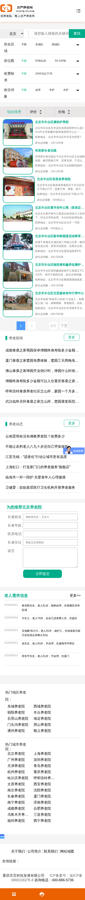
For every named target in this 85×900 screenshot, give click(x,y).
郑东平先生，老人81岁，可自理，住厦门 (45, 656)
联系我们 (51, 851)
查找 (76, 33)
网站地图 (67, 851)
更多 (71, 337)
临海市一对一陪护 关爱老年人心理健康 (35, 477)
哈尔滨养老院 (17, 778)
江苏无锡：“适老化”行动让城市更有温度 (36, 457)
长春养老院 (16, 796)
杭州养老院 (16, 772)
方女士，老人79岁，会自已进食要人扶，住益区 (49, 618)
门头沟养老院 (17, 724)
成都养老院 (16, 808)
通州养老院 (16, 731)
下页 (64, 326)
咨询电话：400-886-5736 (54, 880)
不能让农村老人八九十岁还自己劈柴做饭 (36, 446)
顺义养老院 (42, 731)
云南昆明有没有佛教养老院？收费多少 (35, 436)
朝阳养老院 (16, 712)
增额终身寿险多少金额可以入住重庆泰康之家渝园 (43, 381)
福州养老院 (16, 820)
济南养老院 (42, 802)
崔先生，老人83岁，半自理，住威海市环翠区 (48, 643)
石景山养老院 (17, 718)
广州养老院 (16, 760)
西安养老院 (42, 784)
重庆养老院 (42, 772)
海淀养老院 (42, 718)
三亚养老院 (42, 814)
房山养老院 (42, 724)
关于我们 (18, 851)
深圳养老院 (42, 760)
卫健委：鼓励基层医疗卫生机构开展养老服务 (40, 487)
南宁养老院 (16, 802)
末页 (53, 326)
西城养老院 (42, 706)
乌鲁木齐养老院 (18, 814)
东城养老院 (16, 706)
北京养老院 (16, 753)
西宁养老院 (42, 820)
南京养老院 (16, 790)
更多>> (75, 595)
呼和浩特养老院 (44, 778)
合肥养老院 (42, 808)
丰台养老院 (42, 712)
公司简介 (34, 851)
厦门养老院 (42, 796)
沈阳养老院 (42, 790)
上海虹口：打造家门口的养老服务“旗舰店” (37, 467)
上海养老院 (42, 753)
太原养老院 (16, 784)
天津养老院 (16, 766)
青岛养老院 (42, 766)
